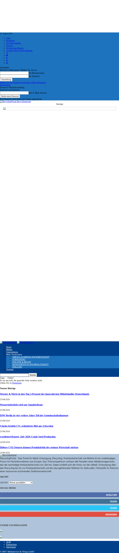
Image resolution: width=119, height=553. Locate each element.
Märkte (9, 349)
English (17, 367)
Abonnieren (111, 514)
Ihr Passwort (34, 76)
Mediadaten (10, 41)
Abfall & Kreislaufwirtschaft (30, 357)
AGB (8, 542)
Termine (9, 369)
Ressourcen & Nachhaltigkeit (30, 364)
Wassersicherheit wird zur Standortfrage (21, 404)
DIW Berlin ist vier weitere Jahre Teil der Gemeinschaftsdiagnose (34, 415)
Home (8, 347)
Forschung (18, 359)
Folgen (113, 501)
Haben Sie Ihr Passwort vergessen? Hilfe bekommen (23, 82)
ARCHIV (4, 482)
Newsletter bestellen (13, 43)
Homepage (17, 383)
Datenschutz (5, 85)
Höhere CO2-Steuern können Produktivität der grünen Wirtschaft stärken (39, 447)
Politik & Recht (21, 362)
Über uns (9, 46)
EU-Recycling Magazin (14, 48)
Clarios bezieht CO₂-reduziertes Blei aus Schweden (26, 425)
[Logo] (8, 342)
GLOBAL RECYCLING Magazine (19, 51)
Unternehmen (12, 352)
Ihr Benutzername (36, 73)
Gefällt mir (111, 495)
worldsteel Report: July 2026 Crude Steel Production (28, 436)
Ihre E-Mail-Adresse (38, 93)
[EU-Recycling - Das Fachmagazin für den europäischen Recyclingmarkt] (1, 531)
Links (8, 38)
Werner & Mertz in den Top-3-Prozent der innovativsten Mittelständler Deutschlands (44, 394)
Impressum (11, 547)
